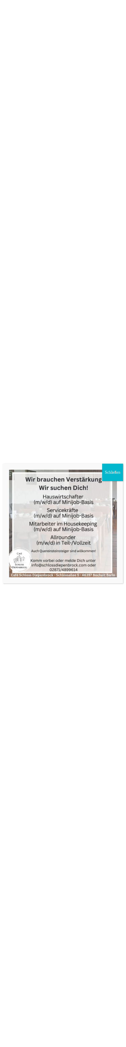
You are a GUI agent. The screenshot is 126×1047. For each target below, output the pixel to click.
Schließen (112, 472)
